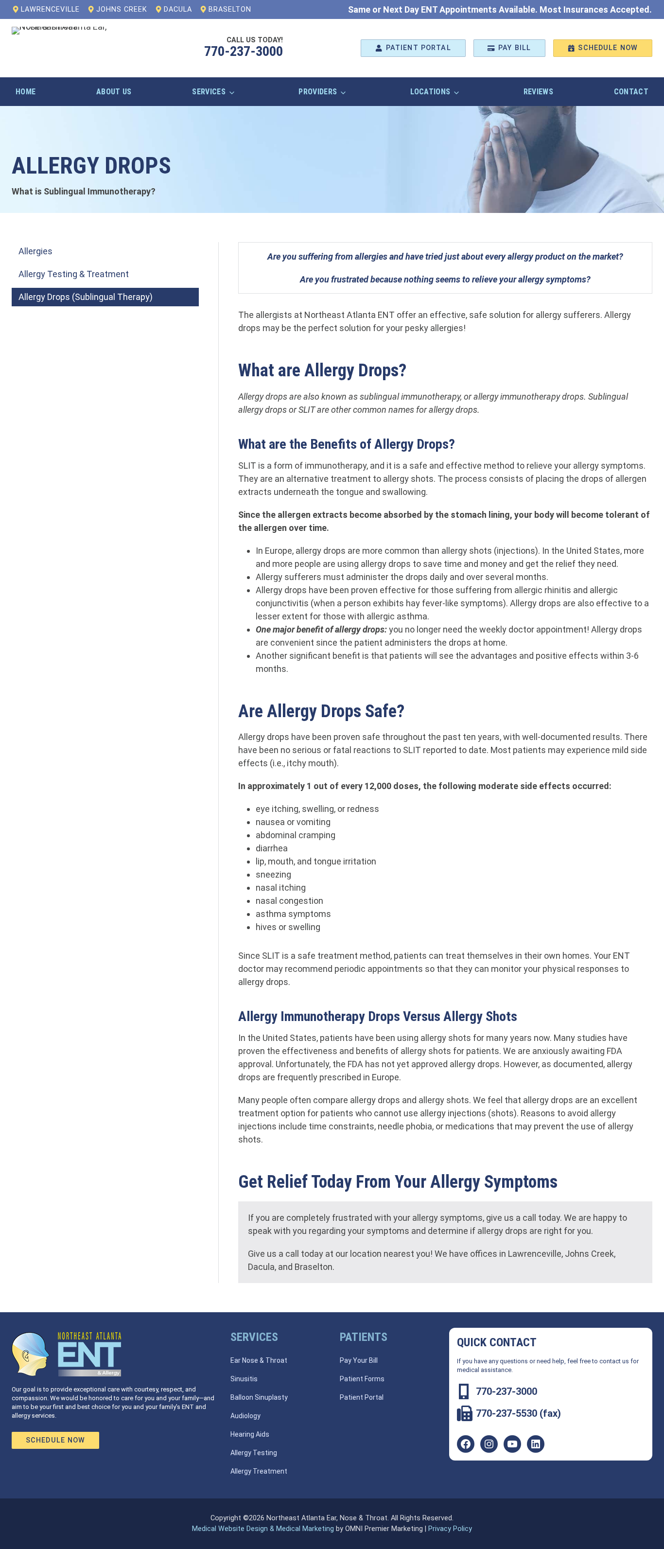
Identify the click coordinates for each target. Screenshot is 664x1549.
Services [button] (209, 91)
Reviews (538, 91)
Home (25, 91)
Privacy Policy (450, 1529)
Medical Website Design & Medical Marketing (263, 1529)
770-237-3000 (243, 51)
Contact (631, 91)
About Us (114, 91)
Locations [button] (430, 91)
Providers (317, 91)
